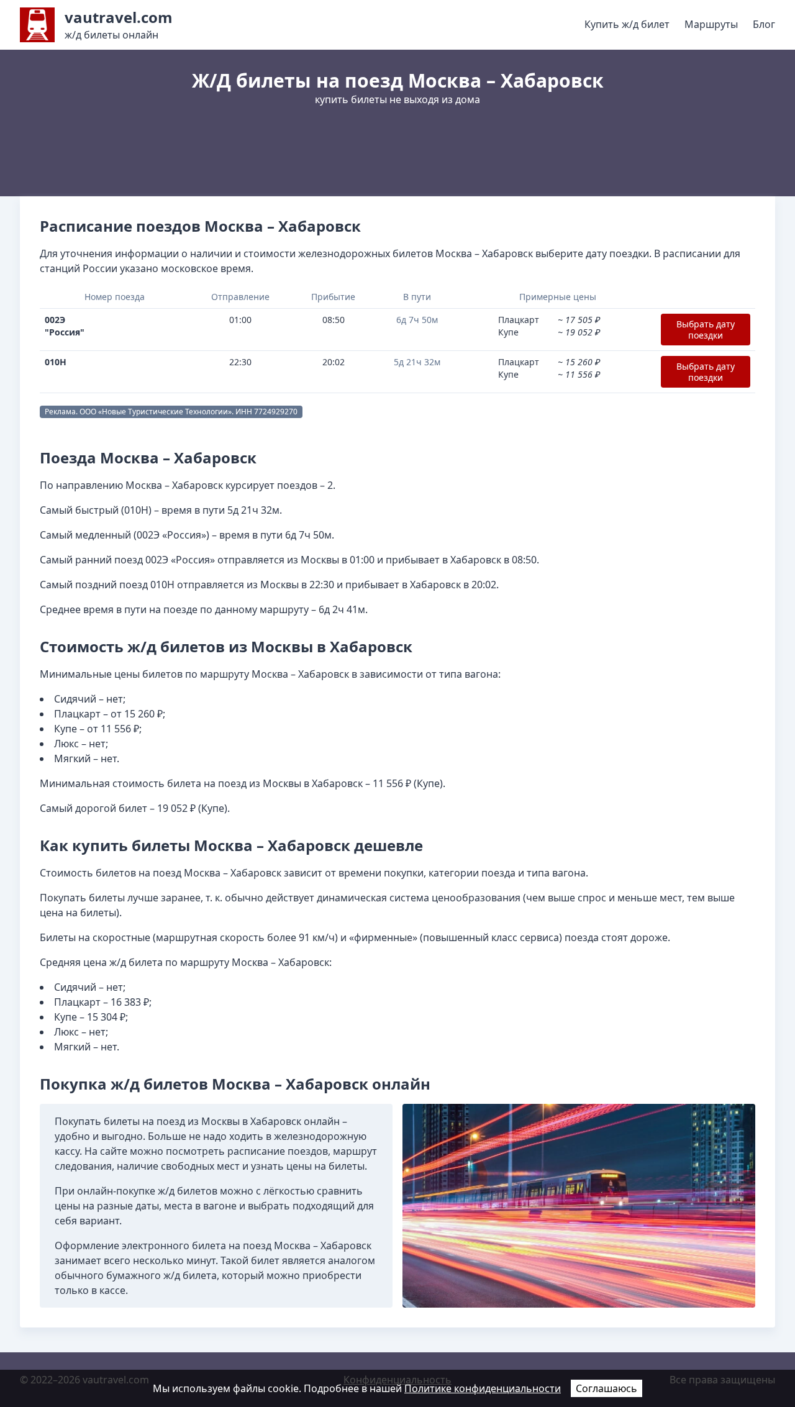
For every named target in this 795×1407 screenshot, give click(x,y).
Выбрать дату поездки (705, 329)
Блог (764, 24)
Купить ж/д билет (627, 24)
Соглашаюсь (606, 1388)
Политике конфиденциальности (482, 1388)
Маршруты (711, 24)
